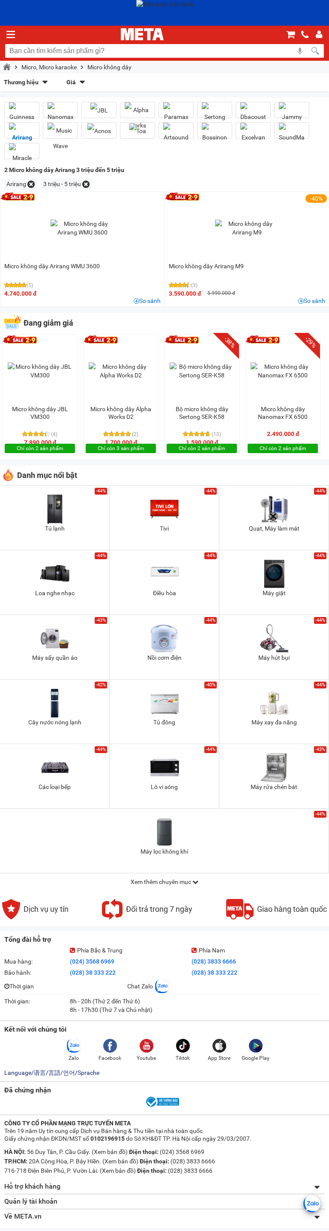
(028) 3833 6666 (213, 961)
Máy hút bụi (274, 657)
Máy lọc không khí (164, 851)
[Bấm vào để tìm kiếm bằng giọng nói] (300, 51)
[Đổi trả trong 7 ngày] (147, 917)
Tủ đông (164, 722)
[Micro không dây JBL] (99, 110)
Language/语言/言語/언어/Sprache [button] (51, 1072)
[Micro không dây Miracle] (22, 154)
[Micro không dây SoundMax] (292, 134)
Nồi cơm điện (164, 657)
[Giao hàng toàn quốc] (276, 917)
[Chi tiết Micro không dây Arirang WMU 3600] (83, 228)
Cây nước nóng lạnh (54, 722)
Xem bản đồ (110, 1151)
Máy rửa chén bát (274, 786)
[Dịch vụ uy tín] (35, 917)
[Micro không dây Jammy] (292, 113)
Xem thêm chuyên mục (161, 881)
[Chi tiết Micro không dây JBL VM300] (40, 371)
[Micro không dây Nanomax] (60, 113)
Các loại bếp (55, 786)
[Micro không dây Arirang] (22, 134)
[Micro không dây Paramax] (176, 113)
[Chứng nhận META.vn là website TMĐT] (162, 1106)
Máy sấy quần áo (55, 657)
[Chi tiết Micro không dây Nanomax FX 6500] (283, 371)
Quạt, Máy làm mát (274, 528)
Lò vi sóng (164, 786)
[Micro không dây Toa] (137, 131)
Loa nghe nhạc (55, 593)
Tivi (164, 528)
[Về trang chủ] (142, 34)
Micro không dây (109, 67)
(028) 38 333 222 (93, 972)
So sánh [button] (150, 300)
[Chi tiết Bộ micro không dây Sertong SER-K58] (202, 371)
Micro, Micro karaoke (49, 67)
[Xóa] (31, 184)
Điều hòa (164, 593)
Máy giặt (274, 593)
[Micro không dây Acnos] (99, 131)
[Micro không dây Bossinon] (214, 134)
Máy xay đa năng (274, 722)
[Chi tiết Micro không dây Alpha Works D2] (121, 371)
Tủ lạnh (55, 528)
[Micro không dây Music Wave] (60, 138)
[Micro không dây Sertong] (214, 113)
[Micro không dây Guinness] (22, 113)
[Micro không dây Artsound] (176, 134)
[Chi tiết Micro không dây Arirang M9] (247, 228)
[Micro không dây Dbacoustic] (253, 113)
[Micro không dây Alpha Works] (137, 117)
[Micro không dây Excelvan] (253, 134)
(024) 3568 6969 (92, 961)
